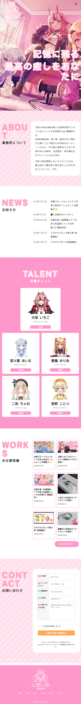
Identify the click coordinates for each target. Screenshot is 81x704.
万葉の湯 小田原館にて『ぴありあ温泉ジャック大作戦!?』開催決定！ (43, 493)
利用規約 (63, 644)
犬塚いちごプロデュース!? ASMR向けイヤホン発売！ (68, 459)
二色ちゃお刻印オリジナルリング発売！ (67, 499)
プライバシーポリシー (51, 644)
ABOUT (27, 693)
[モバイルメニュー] (76, 3)
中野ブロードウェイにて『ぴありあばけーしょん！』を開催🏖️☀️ (43, 459)
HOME (20, 693)
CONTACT (60, 693)
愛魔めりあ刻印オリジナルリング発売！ (67, 530)
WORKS (51, 693)
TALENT (42, 693)
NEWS (34, 693)
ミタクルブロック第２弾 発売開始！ (43, 529)
